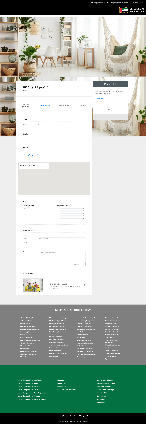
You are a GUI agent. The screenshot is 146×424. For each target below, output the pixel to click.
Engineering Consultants (57, 326)
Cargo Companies (26, 337)
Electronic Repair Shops (57, 321)
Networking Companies (85, 343)
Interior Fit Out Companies (58, 353)
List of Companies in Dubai (28, 383)
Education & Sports (104, 386)
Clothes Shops (25, 348)
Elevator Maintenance (56, 323)
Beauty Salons (25, 323)
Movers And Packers (84, 340)
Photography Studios (112, 318)
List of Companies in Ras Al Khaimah (32, 399)
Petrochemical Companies (86, 354)
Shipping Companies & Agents (33, 155)
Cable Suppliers (25, 332)
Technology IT (102, 402)
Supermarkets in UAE (112, 334)
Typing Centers (110, 359)
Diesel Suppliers (25, 357)
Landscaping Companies (85, 321)
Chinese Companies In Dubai (30, 340)
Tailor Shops (109, 337)
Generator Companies (56, 342)
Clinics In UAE (25, 346)
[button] (23, 285)
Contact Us (61, 383)
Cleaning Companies (27, 343)
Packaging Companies (84, 348)
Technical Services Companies (111, 341)
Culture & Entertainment (106, 383)
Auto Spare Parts (26, 321)
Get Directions (45, 105)
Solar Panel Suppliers (112, 332)
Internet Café (53, 356)
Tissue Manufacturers (112, 345)
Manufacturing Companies (86, 329)
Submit (76, 264)
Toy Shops (109, 348)
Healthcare (101, 399)
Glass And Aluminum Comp (58, 345)
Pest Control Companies (85, 351)
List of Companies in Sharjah (28, 386)
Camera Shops (25, 334)
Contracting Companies (28, 354)
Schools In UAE (110, 323)
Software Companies (112, 329)
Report (111, 109)
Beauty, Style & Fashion (106, 380)
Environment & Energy (105, 390)
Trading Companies (111, 350)
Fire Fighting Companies (57, 329)
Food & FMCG (102, 393)
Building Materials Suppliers (30, 329)
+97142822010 (99, 99)
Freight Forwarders (55, 336)
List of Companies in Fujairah (29, 396)
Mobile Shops (81, 337)
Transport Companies (112, 353)
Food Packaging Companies (54, 333)
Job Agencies (54, 359)
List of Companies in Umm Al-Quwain (32, 393)
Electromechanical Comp (57, 318)
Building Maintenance (27, 326)
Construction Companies (28, 351)
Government (101, 396)
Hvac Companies (55, 350)
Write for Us (61, 386)
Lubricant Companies (84, 326)
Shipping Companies (112, 326)
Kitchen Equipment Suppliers (87, 318)
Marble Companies (83, 332)
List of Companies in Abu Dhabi (30, 380)
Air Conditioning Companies (30, 318)
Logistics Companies (84, 323)
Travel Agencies (110, 356)
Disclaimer (58, 416)
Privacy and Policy (85, 416)
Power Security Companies (114, 321)
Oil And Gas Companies (85, 346)
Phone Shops (81, 357)
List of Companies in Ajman (28, 390)
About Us (60, 380)
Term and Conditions (70, 416)
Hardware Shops (54, 348)
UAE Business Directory (66, 390)
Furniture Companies (56, 339)
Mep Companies (82, 334)
